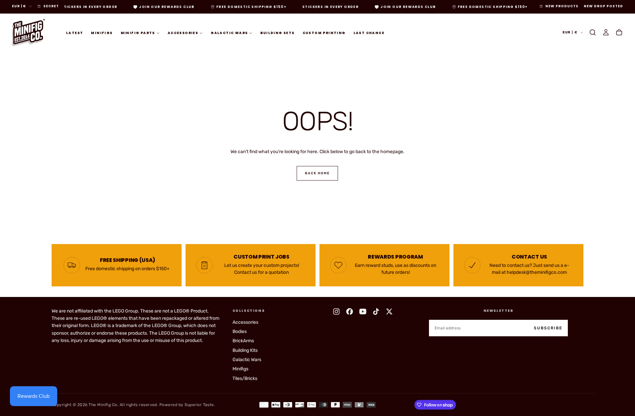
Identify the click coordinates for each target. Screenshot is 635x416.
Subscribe (548, 328)
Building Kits (245, 350)
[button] (593, 32)
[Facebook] (350, 311)
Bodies (240, 331)
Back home (317, 173)
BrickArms (243, 341)
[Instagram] (336, 311)
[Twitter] (389, 311)
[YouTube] (363, 311)
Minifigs (101, 32)
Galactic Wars (229, 32)
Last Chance (369, 32)
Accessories (183, 32)
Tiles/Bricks (245, 378)
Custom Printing (324, 32)
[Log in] (606, 32)
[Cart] (619, 32)
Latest (74, 32)
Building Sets (277, 32)
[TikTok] (376, 311)
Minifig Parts (138, 32)
